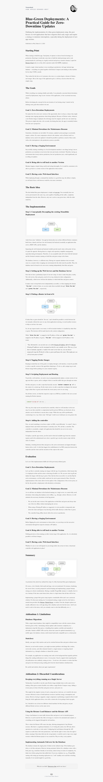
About (46, 9)
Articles (33, 9)
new (58, 192)
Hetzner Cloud (30, 63)
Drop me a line (52, 766)
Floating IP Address (59, 345)
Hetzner (73, 345)
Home (27, 9)
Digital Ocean (49, 602)
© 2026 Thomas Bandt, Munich (51, 776)
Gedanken (40, 9)
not (56, 192)
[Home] (73, 8)
